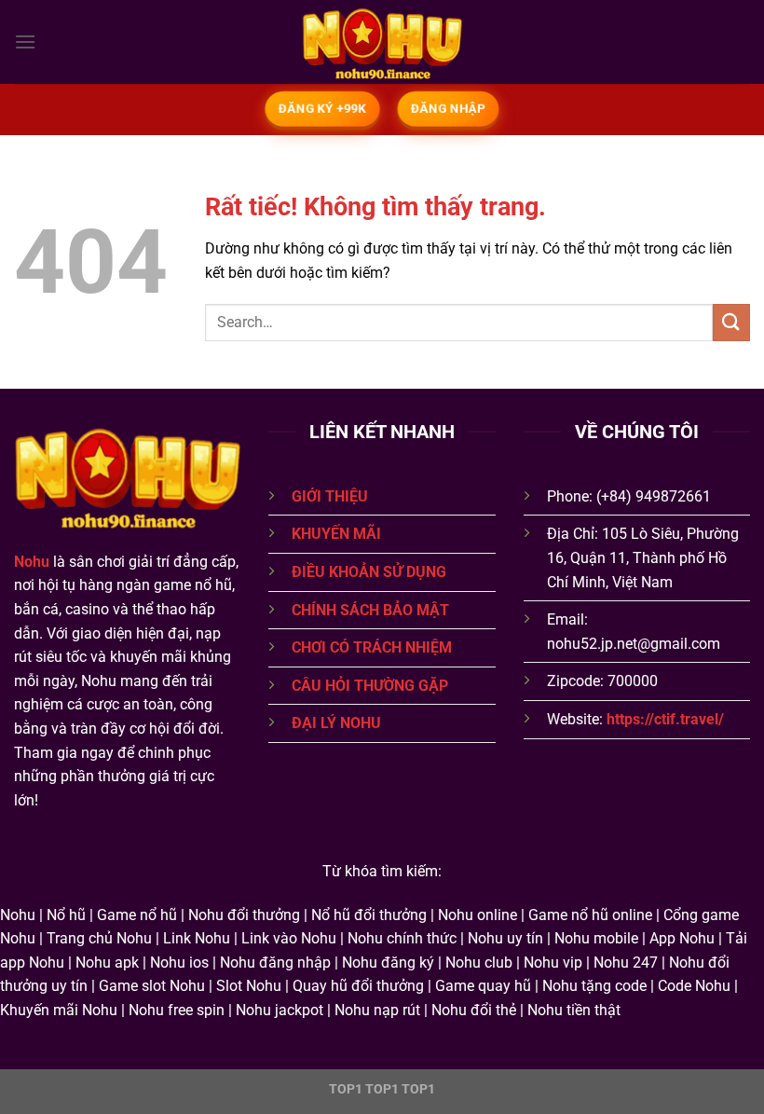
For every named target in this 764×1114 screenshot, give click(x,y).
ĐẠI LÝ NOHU (336, 723)
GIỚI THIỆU (330, 496)
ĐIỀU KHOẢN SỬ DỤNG (369, 572)
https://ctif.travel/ (665, 719)
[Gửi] (731, 322)
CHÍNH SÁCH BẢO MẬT (370, 610)
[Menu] (25, 41)
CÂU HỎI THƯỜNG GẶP (370, 686)
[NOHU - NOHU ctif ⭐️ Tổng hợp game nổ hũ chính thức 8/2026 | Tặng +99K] (382, 42)
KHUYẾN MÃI (336, 534)
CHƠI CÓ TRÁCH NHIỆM (372, 647)
